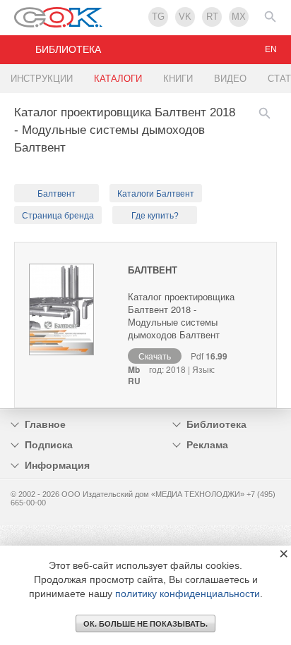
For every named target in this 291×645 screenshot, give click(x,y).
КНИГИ (178, 78)
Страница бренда (58, 216)
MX (239, 16)
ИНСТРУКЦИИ (42, 78)
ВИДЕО (230, 78)
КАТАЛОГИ (118, 78)
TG (158, 16)
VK (185, 16)
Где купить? (155, 216)
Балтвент (56, 194)
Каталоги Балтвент (155, 194)
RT (212, 16)
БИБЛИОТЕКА (68, 49)
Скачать (154, 356)
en (271, 49)
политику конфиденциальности (187, 593)
